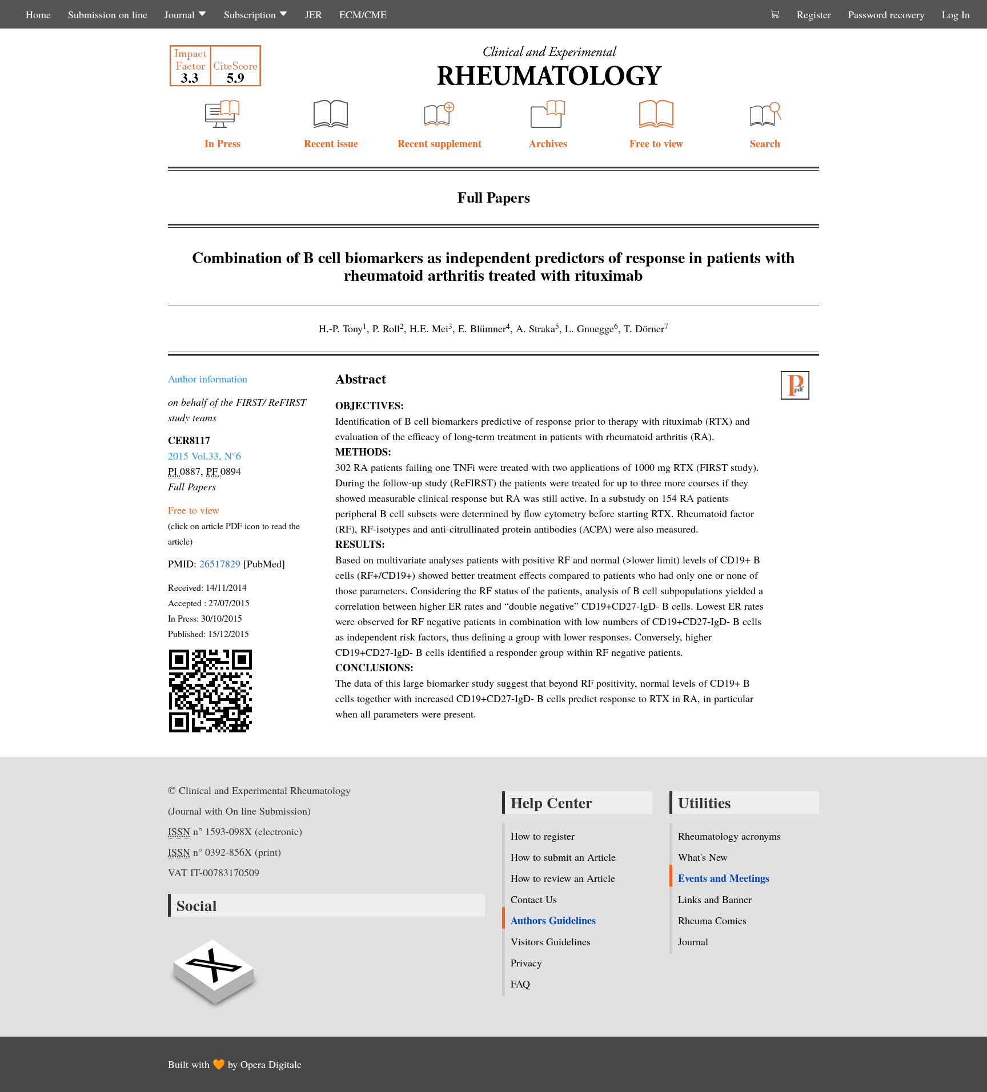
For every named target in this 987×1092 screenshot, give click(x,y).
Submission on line (107, 14)
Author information (207, 378)
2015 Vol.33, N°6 (204, 455)
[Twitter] (213, 966)
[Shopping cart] (775, 14)
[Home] (549, 66)
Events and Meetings (723, 878)
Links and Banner (715, 899)
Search (765, 143)
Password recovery (886, 14)
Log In (956, 14)
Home (38, 14)
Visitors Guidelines (551, 941)
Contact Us (534, 899)
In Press (222, 143)
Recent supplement (440, 143)
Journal (181, 14)
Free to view (656, 143)
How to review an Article (563, 878)
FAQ (520, 983)
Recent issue (331, 143)
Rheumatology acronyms (729, 836)
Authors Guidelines (553, 920)
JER (313, 14)
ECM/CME (363, 14)
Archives (548, 143)
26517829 (219, 563)
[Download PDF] (800, 385)
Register (814, 14)
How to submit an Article (563, 857)
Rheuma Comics (712, 920)
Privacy (526, 962)
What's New (703, 857)
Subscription (251, 14)
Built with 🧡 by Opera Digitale (235, 1064)
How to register (543, 836)
